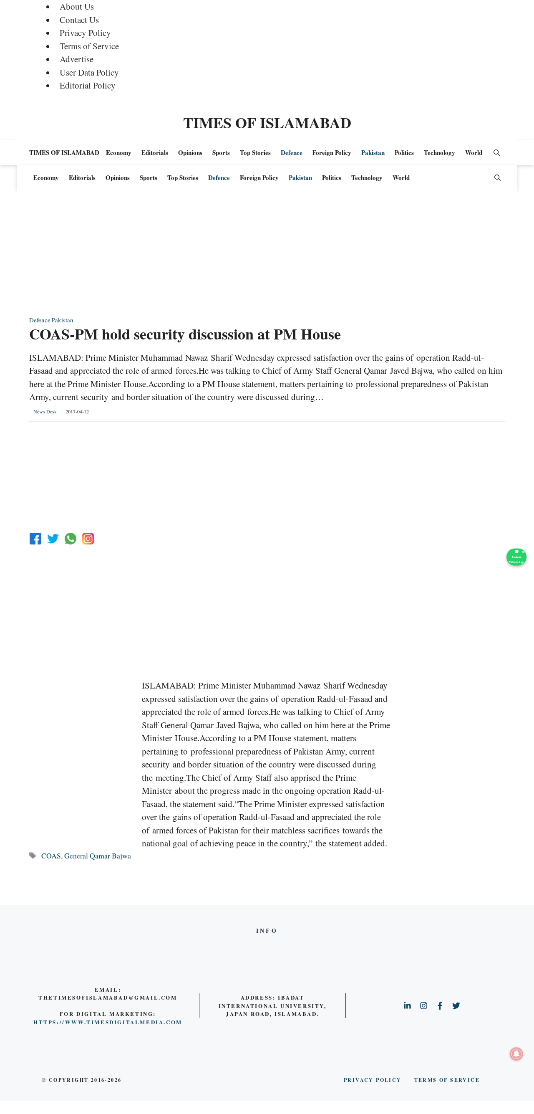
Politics (404, 152)
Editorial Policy (88, 85)
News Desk (45, 411)
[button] (497, 152)
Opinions (190, 152)
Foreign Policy (331, 152)
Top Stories (255, 152)
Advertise (76, 59)
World (473, 152)
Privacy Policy (85, 32)
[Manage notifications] (516, 1054)
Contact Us (79, 19)
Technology (439, 152)
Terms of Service (89, 46)
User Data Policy (89, 72)
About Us (77, 6)
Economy (118, 152)
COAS (51, 856)
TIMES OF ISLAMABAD (267, 122)
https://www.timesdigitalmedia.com (107, 1022)
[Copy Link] (88, 538)
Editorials (154, 152)
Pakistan (373, 152)
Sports (221, 152)
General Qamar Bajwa (97, 856)
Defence (291, 152)
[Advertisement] (267, 256)
